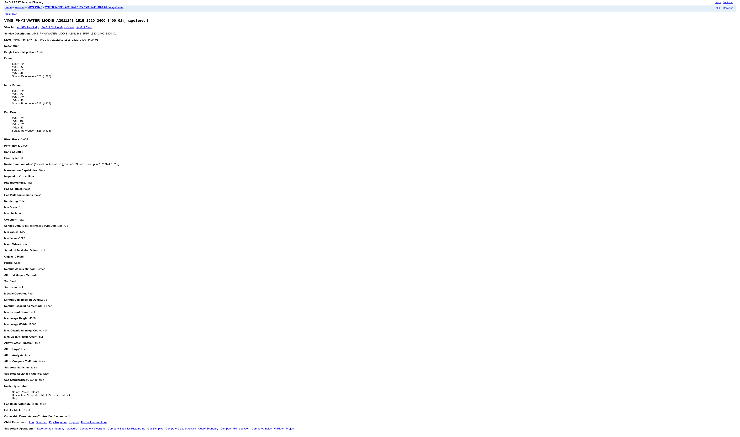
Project (290, 428)
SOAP (14, 14)
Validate (279, 428)
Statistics (41, 422)
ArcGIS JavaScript (28, 27)
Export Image (45, 428)
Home (8, 7)
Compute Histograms (92, 428)
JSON (7, 14)
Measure (71, 428)
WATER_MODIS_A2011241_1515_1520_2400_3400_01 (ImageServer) (84, 7)
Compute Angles (262, 428)
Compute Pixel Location (234, 428)
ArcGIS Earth (84, 27)
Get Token (728, 2)
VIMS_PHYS (35, 7)
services (19, 7)
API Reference (724, 7)
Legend (74, 422)
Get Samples (155, 428)
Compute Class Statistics (181, 428)
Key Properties (58, 422)
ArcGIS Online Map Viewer (57, 27)
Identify (59, 428)
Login (718, 2)
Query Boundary (208, 428)
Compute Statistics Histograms (126, 428)
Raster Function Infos (94, 422)
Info (31, 422)
